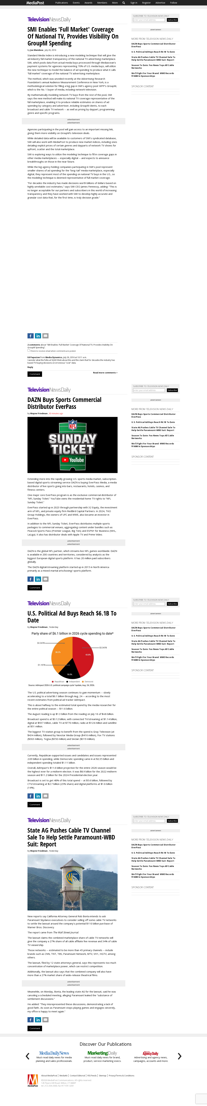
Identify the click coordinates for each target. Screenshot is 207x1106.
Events (76, 2)
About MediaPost (49, 1075)
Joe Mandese (36, 50)
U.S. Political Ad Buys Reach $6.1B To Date (153, 51)
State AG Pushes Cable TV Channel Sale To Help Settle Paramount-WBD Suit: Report (153, 58)
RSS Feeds (92, 1075)
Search (123, 2)
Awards (88, 2)
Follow (173, 2)
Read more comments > (105, 372)
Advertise (160, 2)
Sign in (134, 2)
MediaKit (63, 1075)
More (115, 2)
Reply (30, 367)
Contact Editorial (77, 1075)
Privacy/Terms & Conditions (121, 1075)
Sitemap (102, 1075)
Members (102, 2)
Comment (35, 374)
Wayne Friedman (39, 413)
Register (146, 2)
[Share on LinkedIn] (38, 335)
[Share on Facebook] (30, 335)
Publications (61, 2)
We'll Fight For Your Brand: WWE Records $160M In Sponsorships (152, 74)
